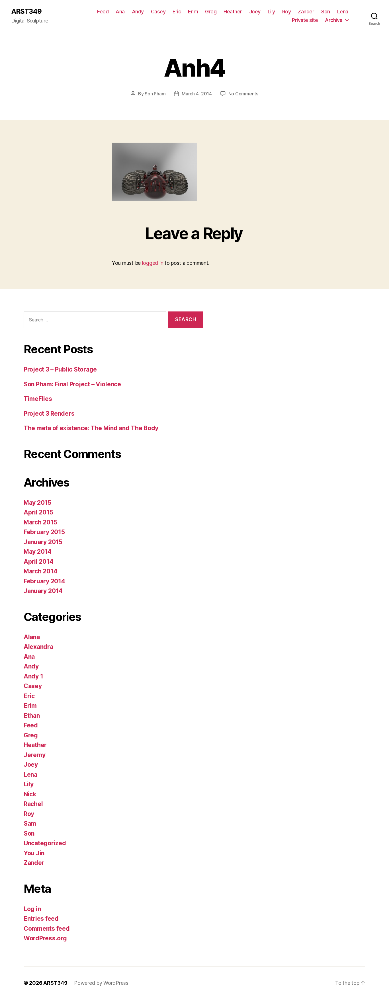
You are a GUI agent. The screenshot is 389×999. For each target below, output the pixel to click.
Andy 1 (33, 676)
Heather (233, 12)
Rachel (33, 803)
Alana (32, 637)
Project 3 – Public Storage (60, 369)
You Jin (34, 853)
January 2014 (43, 590)
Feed (102, 12)
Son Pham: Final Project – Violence (72, 384)
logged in (152, 263)
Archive (334, 20)
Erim (193, 12)
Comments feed (47, 928)
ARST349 (26, 11)
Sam (30, 823)
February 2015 (44, 532)
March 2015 (40, 522)
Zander (306, 12)
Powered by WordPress (101, 983)
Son (325, 12)
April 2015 (38, 512)
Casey (158, 12)
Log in (32, 908)
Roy (286, 12)
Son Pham (155, 94)
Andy (138, 12)
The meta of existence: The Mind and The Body (91, 428)
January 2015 (43, 541)
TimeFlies (38, 398)
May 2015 (37, 502)
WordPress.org (45, 938)
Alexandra (38, 646)
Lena (342, 12)
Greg (210, 12)
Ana (120, 12)
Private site (305, 20)
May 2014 (38, 551)
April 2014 (38, 561)
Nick (30, 794)
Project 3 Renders (49, 413)
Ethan (32, 715)
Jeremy (34, 754)
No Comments (243, 94)
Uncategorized (45, 843)
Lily (271, 12)
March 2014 (40, 571)
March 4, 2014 (197, 94)
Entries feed (41, 918)
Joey (255, 12)
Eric (177, 12)
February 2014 (44, 581)
